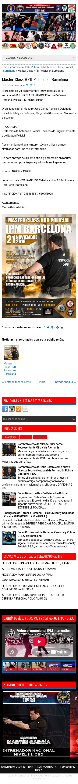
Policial (69, 67)
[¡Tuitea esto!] (48, 327)
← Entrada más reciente (16, 381)
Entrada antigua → (65, 381)
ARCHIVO (40, 436)
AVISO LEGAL (51, 776)
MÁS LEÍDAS (10, 436)
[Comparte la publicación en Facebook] (44, 327)
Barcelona (18, 67)
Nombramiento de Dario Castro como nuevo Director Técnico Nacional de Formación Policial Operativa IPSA (45, 470)
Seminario (9, 70)
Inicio (6, 67)
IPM (43, 67)
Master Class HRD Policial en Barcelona (35, 79)
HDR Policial (32, 67)
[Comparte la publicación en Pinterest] (57, 327)
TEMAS (26, 436)
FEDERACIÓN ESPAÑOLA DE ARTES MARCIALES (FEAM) (35, 563)
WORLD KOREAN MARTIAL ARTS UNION (25, 580)
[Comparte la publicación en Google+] (52, 327)
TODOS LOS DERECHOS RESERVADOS (24, 776)
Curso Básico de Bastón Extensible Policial (43, 493)
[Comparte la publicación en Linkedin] (62, 327)
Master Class (55, 67)
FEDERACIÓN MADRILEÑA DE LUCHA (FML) (27, 574)
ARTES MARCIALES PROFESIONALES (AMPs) (29, 568)
